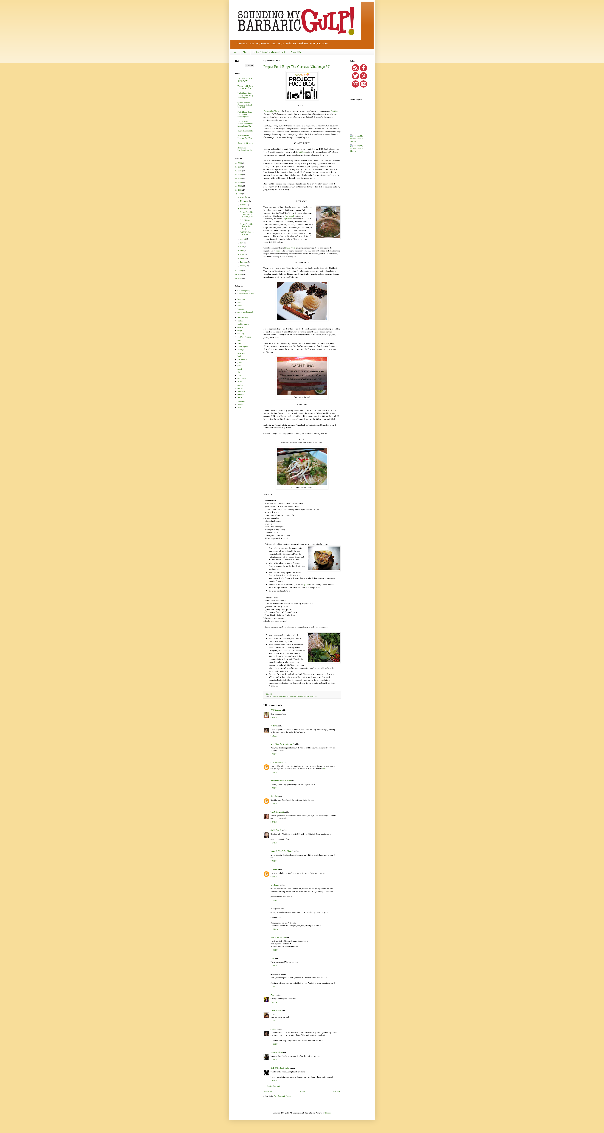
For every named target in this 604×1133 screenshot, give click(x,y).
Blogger (328, 1112)
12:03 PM (274, 950)
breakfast (241, 308)
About (245, 51)
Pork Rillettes (245, 220)
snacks (240, 388)
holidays (241, 349)
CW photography (244, 290)
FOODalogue (276, 710)
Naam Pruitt (290, 247)
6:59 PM (274, 717)
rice (239, 372)
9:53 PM (274, 876)
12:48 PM (274, 1044)
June (242, 246)
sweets (240, 397)
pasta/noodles (291, 696)
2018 (240, 163)
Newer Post (268, 1091)
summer (240, 394)
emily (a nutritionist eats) (281, 780)
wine (239, 407)
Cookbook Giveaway (245, 143)
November (244, 201)
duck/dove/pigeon (244, 336)
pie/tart (240, 362)
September (244, 208)
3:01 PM (274, 1059)
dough (240, 330)
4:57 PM (274, 842)
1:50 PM (274, 754)
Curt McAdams (277, 762)
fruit (239, 343)
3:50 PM (274, 1080)
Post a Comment (273, 1086)
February (243, 262)
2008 (240, 274)
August (243, 239)
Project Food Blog (271, 111)
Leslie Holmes (276, 1010)
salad (239, 375)
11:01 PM (274, 900)
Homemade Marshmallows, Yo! (245, 148)
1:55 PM (274, 772)
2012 (240, 186)
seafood (240, 385)
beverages (241, 299)
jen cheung (275, 885)
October (243, 204)
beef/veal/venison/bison (278, 696)
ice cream (241, 353)
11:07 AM (274, 1020)
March (243, 258)
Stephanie (286, 218)
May (242, 250)
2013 (240, 182)
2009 (240, 270)
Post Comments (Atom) (282, 1096)
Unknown (275, 869)
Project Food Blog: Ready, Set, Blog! (247, 226)
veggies (240, 404)
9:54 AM (274, 735)
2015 (240, 174)
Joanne (273, 1028)
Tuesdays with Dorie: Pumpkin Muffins (245, 87)
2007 (240, 278)
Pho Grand (289, 215)
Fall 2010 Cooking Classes (247, 233)
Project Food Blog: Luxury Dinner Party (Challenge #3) (245, 95)
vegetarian (241, 401)
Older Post (336, 1091)
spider (306, 584)
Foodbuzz (334, 111)
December (244, 197)
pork (239, 365)
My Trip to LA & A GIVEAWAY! (245, 79)
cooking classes (243, 324)
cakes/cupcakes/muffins (245, 313)
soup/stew (313, 696)
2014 (240, 178)
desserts (240, 327)
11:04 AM (274, 929)
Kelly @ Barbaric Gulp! (280, 1068)
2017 (240, 166)
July (242, 242)
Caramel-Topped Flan (245, 130)
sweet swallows (277, 1052)
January (243, 265)
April (242, 254)
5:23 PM (274, 965)
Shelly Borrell (276, 830)
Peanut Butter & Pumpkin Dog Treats (245, 136)
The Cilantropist (277, 812)
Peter (273, 958)
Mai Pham (301, 151)
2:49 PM (274, 821)
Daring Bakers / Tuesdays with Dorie (269, 51)
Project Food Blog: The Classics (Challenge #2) (296, 66)
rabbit (240, 369)
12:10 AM (274, 986)
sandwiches (242, 378)
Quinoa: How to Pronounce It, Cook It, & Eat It (245, 104)
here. (325, 768)
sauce (240, 381)
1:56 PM (274, 788)
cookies (240, 320)
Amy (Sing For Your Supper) (282, 744)
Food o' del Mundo (278, 937)
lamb (239, 356)
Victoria (274, 725)
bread (240, 305)
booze (240, 302)
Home (235, 51)
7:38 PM (274, 861)
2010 (240, 193)
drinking (241, 333)
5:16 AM (274, 1002)
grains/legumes (243, 346)
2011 (240, 190)
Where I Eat (296, 51)
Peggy (273, 994)
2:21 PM (274, 803)
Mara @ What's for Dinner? (282, 851)
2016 (240, 170)
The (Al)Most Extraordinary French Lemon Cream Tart (245, 123)
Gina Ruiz (275, 796)
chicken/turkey (243, 317)
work (278, 250)
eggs (239, 340)
